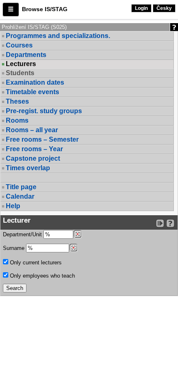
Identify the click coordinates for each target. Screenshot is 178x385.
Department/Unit (23, 234)
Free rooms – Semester (42, 139)
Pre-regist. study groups (44, 110)
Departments (26, 54)
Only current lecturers (35, 262)
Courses (19, 45)
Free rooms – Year (34, 148)
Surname (14, 248)
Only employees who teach (41, 276)
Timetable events (32, 91)
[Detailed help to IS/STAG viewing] (170, 223)
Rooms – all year (32, 129)
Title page (21, 186)
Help (13, 205)
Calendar (20, 196)
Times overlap (28, 167)
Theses (17, 101)
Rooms (17, 120)
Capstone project (33, 158)
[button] (10, 9)
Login (141, 8)
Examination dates (35, 82)
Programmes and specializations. (58, 35)
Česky (164, 8)
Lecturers (21, 64)
